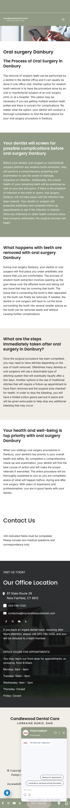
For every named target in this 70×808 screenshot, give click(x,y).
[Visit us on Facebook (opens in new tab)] (6, 621)
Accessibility (14, 784)
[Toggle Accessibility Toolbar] (7, 793)
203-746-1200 (46, 634)
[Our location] (59, 803)
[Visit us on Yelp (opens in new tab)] (26, 621)
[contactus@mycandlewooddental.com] (29, 613)
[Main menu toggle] (63, 19)
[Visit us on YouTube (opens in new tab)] (19, 621)
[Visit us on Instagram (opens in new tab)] (13, 621)
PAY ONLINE (39, 803)
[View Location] (5, 593)
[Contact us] (66, 803)
